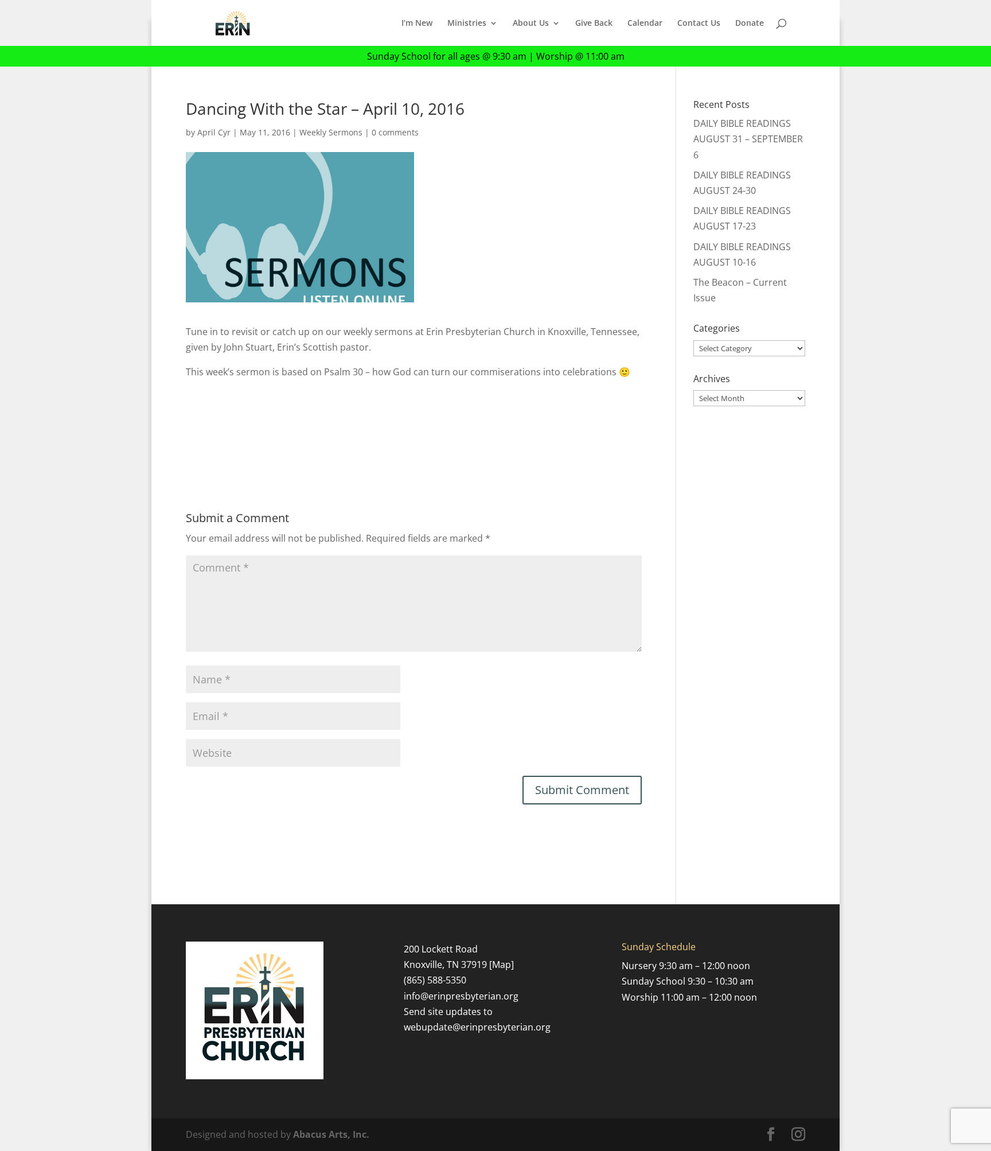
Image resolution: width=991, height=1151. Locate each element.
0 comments (395, 132)
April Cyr (214, 132)
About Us (531, 23)
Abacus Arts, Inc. (331, 1134)
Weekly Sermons (330, 132)
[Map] (501, 964)
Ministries (466, 23)
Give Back (593, 23)
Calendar (644, 23)
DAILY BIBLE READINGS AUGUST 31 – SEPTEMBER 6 (748, 139)
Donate (749, 23)
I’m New (416, 23)
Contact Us (698, 23)
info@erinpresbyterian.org (461, 996)
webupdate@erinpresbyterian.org (477, 1027)
